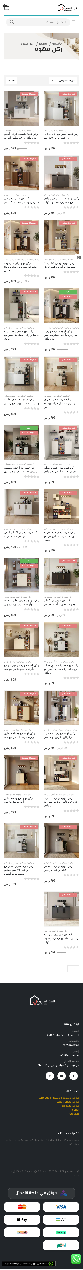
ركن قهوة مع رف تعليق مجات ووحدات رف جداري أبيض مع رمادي (61, 669)
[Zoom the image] (41, 996)
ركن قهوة (62, 130)
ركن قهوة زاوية (26, 259)
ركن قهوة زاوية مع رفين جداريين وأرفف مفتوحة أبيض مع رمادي (61, 335)
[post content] (61, 108)
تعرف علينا (74, 1114)
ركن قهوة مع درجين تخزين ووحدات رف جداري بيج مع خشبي (59, 536)
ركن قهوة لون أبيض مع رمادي (15, 130)
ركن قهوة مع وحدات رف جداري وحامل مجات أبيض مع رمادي (61, 802)
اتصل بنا (75, 1110)
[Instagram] (50, 1076)
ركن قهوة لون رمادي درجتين (54, 863)
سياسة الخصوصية (70, 1106)
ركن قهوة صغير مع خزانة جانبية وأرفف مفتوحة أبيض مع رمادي (21, 335)
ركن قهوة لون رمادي (51, 931)
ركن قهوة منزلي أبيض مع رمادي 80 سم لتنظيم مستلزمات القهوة (19, 870)
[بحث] (12, 22)
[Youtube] (61, 1076)
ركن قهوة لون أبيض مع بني (14, 529)
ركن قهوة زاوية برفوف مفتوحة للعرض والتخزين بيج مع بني (20, 267)
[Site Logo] (67, 8)
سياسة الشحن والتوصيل (67, 1102)
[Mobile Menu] (75, 22)
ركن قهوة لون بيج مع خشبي (54, 259)
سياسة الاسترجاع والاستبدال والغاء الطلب (59, 1098)
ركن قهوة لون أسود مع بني (54, 597)
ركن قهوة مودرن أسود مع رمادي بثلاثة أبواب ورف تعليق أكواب (61, 938)
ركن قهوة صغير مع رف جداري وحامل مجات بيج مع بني (59, 403)
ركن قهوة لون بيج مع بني (10, 259)
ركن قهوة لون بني (11, 195)
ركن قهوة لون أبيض (51, 130)
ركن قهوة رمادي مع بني (52, 195)
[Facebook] (73, 1076)
